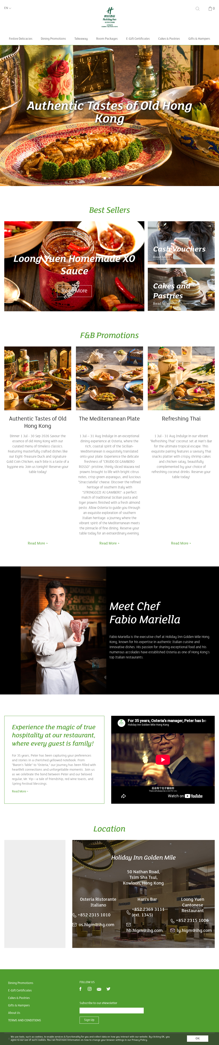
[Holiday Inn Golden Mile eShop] (109, 7)
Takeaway (81, 39)
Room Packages (107, 39)
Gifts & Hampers (199, 39)
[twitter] (108, 989)
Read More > (20, 791)
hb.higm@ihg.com (144, 930)
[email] (99, 989)
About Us (14, 1013)
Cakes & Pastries (169, 39)
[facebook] (80, 989)
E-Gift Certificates (138, 39)
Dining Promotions (53, 39)
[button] (105, 178)
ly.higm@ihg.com (194, 930)
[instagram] (90, 989)
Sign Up (89, 1020)
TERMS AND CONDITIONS (24, 1020)
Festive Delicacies (20, 39)
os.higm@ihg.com (96, 925)
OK (197, 1038)
